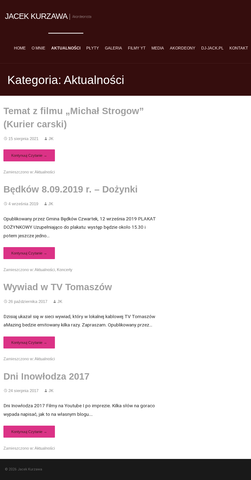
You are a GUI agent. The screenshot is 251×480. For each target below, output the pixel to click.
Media (157, 48)
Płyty (92, 48)
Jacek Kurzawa (36, 16)
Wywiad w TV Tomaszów (57, 287)
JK (51, 138)
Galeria (113, 48)
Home (20, 48)
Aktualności (65, 48)
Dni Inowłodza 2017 (46, 376)
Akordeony (182, 48)
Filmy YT (137, 48)
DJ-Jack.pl (212, 48)
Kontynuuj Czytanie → (29, 155)
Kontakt (238, 48)
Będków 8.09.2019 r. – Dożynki (70, 189)
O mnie (38, 48)
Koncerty (64, 269)
